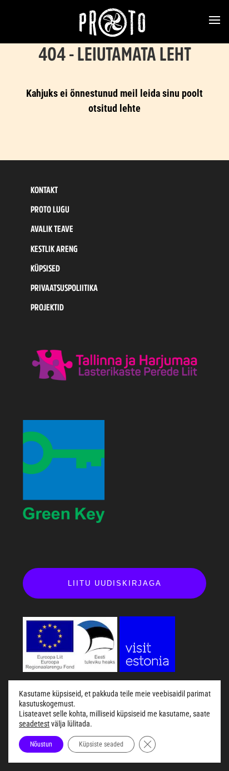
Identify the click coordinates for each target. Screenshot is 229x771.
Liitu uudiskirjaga (115, 583)
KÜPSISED (45, 268)
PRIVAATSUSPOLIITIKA (64, 287)
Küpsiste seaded (101, 744)
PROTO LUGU (50, 209)
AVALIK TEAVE (52, 228)
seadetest (34, 723)
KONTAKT (44, 189)
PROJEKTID (47, 307)
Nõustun (41, 744)
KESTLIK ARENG (54, 248)
